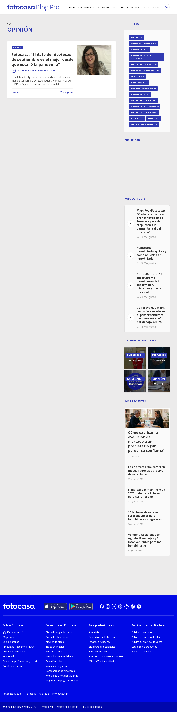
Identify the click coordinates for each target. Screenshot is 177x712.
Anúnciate (94, 632)
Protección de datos (66, 706)
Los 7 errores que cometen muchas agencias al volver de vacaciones (146, 470)
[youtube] (120, 606)
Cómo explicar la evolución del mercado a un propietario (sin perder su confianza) (146, 441)
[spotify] (139, 606)
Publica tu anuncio (141, 632)
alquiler (137, 37)
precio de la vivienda (144, 64)
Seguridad (8, 656)
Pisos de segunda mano (59, 632)
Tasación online (54, 661)
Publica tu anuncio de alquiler (147, 637)
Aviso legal (47, 706)
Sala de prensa (11, 641)
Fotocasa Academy (99, 641)
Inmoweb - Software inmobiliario (106, 656)
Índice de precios (55, 646)
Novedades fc (86, 7)
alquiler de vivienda (144, 100)
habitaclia (44, 693)
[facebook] (102, 606)
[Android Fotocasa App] (81, 606)
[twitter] (114, 606)
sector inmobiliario (144, 88)
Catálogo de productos (144, 646)
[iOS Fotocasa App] (55, 606)
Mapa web (9, 637)
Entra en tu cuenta (98, 651)
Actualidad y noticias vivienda (62, 675)
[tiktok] (133, 606)
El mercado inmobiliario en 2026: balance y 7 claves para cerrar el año (146, 493)
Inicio (72, 7)
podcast (155, 118)
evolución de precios (144, 124)
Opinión (17, 47)
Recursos (137, 7)
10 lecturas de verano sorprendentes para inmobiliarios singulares (145, 515)
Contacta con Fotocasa (101, 637)
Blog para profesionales (101, 646)
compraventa (140, 49)
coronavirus (139, 82)
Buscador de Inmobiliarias (60, 656)
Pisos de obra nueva (57, 637)
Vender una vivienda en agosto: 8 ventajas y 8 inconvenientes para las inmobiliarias (144, 540)
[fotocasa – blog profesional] (33, 7)
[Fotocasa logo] (19, 606)
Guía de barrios (54, 651)
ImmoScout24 (60, 693)
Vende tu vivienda (141, 651)
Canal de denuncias (13, 666)
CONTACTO (154, 7)
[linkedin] (126, 606)
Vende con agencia (56, 666)
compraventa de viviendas (140, 57)
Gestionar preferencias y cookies (21, 661)
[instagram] (108, 606)
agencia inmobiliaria (144, 43)
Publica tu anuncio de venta (146, 641)
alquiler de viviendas (144, 112)
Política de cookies (91, 706)
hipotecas (138, 76)
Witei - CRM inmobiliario (101, 661)
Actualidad (119, 7)
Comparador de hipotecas (60, 670)
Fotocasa (23, 70)
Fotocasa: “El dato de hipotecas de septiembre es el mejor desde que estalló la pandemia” (42, 59)
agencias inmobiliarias (145, 70)
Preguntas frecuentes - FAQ (18, 646)
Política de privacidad (14, 651)
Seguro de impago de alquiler (62, 680)
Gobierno (137, 118)
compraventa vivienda (145, 106)
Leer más (17, 92)
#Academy (103, 7)
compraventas (140, 94)
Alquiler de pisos (55, 641)
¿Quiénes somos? (13, 632)
